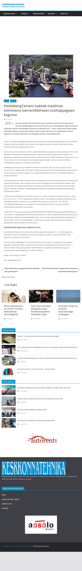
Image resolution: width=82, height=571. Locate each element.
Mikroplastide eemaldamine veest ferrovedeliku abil (36, 421)
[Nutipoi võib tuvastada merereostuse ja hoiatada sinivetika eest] (9, 401)
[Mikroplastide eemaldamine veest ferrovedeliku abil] (9, 423)
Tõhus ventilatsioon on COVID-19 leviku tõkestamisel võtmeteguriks (13, 310)
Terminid (5, 508)
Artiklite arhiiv (7, 504)
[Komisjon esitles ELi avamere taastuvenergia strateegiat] (68, 291)
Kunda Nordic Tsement (15, 199)
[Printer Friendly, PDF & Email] (10, 123)
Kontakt (51, 14)
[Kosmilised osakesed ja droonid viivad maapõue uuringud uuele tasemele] (9, 390)
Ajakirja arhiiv (9, 14)
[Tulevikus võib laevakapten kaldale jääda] (9, 412)
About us (64, 14)
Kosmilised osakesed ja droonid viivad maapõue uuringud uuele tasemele (43, 388)
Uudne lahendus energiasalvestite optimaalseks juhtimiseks (21, 270)
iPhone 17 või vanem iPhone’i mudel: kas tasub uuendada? (38, 336)
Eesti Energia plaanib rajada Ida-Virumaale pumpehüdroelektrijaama (60, 270)
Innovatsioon (38, 14)
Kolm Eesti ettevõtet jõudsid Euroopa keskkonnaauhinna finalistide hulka (41, 310)
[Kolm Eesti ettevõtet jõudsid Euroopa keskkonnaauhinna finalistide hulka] (41, 291)
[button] (16, 13)
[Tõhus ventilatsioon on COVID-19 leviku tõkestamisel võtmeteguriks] (14, 291)
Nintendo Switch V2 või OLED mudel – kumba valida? (36, 369)
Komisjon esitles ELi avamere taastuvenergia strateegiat (68, 310)
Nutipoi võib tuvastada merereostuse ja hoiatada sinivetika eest (40, 399)
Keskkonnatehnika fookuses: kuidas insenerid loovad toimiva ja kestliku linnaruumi (47, 358)
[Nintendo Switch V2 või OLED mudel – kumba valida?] (9, 371)
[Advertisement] (41, 39)
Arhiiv (4, 495)
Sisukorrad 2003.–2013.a (10, 499)
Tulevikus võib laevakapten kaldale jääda (31, 410)
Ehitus (6, 101)
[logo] (34, 463)
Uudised (24, 14)
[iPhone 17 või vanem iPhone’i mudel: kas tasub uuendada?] (9, 339)
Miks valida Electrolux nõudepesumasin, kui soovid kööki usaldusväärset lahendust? (47, 347)
